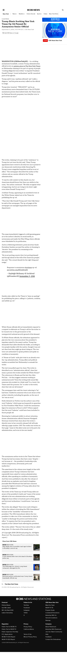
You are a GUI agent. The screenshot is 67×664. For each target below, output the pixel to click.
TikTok (25, 612)
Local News (5, 18)
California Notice (29, 629)
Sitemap (47, 620)
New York (6, 14)
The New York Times (11, 584)
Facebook (27, 607)
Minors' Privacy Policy (30, 637)
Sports (39, 14)
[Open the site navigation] (13, 10)
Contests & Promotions (52, 612)
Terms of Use (27, 634)
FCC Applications (7, 634)
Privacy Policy (28, 626)
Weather (21, 14)
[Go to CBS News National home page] (33, 10)
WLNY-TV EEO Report (8, 639)
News (14, 14)
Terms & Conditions (51, 618)
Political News (6, 605)
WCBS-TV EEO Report (8, 637)
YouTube (26, 605)
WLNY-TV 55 (49, 607)
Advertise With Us (50, 615)
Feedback (48, 637)
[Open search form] (63, 10)
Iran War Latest (6, 607)
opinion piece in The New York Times (27, 66)
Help (46, 634)
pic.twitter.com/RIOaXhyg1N (17, 270)
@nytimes (28, 268)
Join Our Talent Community (53, 631)
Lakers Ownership (7, 612)
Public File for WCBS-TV (9, 626)
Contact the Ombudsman (53, 639)
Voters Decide (31, 14)
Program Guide (50, 610)
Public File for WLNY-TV (9, 629)
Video (45, 14)
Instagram (27, 610)
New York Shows (54, 14)
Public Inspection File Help (10, 631)
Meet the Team (50, 605)
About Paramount (50, 626)
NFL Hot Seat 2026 (7, 610)
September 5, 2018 (27, 276)
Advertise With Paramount (53, 629)
